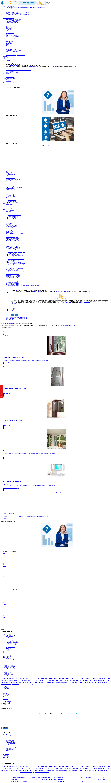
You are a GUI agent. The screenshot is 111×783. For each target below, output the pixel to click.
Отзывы (5, 286)
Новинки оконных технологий (12, 284)
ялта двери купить (45, 684)
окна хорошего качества (19, 781)
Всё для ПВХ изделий (10, 647)
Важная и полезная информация (13, 247)
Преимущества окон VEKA (12, 68)
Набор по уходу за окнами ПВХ (13, 51)
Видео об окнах (27, 777)
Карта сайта (5, 699)
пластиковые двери (38, 781)
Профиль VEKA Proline (8, 674)
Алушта (7, 80)
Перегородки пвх (7, 59)
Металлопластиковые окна (86, 678)
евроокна (23, 682)
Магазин (5, 209)
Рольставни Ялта (32, 680)
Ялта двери (3, 682)
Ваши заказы (8, 75)
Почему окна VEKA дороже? (14, 254)
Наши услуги (6, 688)
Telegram (22, 64)
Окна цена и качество (13, 250)
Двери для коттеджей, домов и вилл (13, 191)
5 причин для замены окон (14, 253)
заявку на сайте (14, 65)
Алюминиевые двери (10, 189)
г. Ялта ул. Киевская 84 (6, 707)
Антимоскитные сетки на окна (32, 678)
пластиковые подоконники (46, 781)
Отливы (7, 44)
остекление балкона (30, 781)
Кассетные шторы (12, 201)
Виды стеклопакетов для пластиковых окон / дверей (17, 12)
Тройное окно (9, 29)
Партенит (6, 680)
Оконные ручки (9, 41)
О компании (5, 695)
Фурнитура (8, 46)
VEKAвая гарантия (15, 304)
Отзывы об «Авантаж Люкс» (9, 82)
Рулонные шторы (12, 200)
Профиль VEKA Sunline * (8, 669)
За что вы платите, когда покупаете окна (14, 233)
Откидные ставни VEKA (11, 38)
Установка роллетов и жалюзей (12, 239)
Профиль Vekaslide (7, 673)
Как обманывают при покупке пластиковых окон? (17, 11)
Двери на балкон (12, 641)
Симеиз (46, 680)
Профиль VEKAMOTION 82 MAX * (11, 667)
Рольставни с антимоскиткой (12, 207)
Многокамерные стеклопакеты (15, 262)
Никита (88, 777)
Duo (33, 289)
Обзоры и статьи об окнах (11, 272)
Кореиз (72, 678)
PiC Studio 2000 (86, 713)
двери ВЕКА (71, 779)
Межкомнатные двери (10, 190)
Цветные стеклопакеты (11, 49)
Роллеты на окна (9, 204)
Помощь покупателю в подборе (13, 281)
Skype (30, 289)
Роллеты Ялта (26, 680)
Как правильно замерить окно (12, 269)
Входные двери (9, 182)
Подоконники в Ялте (20, 680)
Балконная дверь (9, 34)
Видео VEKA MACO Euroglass (12, 72)
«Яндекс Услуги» (54, 66)
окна (99, 779)
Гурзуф (60, 678)
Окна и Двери (6, 26)
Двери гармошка (9, 183)
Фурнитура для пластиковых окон (15, 268)
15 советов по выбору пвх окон (12, 246)
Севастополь (8, 81)
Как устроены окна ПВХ (46, 777)
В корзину (11, 362)
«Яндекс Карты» (68, 291)
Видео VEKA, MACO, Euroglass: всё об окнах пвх (17, 318)
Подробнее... (69, 302)
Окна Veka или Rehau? (13, 249)
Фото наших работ (10, 71)
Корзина (7, 74)
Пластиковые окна (10, 635)
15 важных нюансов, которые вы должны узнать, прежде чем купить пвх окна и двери (25, 9)
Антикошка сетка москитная (14, 215)
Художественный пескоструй (79, 680)
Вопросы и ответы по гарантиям (18, 305)
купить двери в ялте (56, 682)
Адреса (12, 310)
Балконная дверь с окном (11, 35)
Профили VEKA (9, 227)
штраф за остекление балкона (89, 781)
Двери (4, 181)
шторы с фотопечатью (38, 684)
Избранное (13, 308)
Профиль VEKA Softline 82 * (9, 665)
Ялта (7, 79)
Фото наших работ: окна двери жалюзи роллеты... (17, 317)
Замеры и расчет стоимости (12, 235)
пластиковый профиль (7, 684)
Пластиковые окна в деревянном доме (14, 278)
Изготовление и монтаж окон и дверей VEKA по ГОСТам (18, 70)
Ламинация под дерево (11, 228)
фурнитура (75, 781)
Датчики (7, 48)
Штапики (8, 648)
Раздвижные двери (10, 188)
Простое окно (9, 27)
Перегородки (8, 211)
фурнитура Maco (80, 781)
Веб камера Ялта (9, 319)
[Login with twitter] (15, 314)
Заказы (12, 309)
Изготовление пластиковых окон (13, 20)
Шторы (7, 45)
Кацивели (66, 678)
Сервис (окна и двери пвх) (11, 242)
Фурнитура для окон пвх (11, 226)
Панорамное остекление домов (12, 23)
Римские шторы (11, 198)
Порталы (5, 58)
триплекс (16, 684)
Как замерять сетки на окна (12, 270)
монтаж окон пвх (95, 779)
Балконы (5, 52)
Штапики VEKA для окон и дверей (16, 264)
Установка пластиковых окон (12, 21)
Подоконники (9, 43)
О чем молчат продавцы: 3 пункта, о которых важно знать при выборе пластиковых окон (25, 7)
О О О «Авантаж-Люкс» (6, 701)
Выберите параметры (14, 488)
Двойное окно (9, 28)
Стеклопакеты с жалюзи (13, 266)
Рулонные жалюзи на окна (11, 195)
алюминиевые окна (66, 779)
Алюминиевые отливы (13, 222)
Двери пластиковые (10, 33)
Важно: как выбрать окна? (9, 6)
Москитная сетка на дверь (14, 217)
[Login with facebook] (12, 314)
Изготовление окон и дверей (12, 237)
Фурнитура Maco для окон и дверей (13, 50)
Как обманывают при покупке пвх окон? (15, 271)
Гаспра (39, 678)
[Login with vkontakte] (17, 314)
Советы (4, 245)
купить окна (62, 682)
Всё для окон (6, 37)
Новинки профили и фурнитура (13, 279)
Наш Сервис (6, 692)
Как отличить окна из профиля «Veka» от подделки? (17, 14)
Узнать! (4, 549)
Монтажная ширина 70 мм (77, 777)
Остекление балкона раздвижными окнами (15, 55)
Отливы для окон (9, 220)
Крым (55, 777)
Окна (4, 169)
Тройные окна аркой (10, 31)
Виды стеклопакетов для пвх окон (15, 255)
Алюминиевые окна (10, 178)
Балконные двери (9, 185)
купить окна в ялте (67, 682)
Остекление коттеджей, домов (12, 240)
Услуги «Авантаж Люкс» (8, 18)
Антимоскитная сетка (23, 678)
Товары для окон (59, 680)
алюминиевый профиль (13, 682)
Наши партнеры (83, 777)
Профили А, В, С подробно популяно (16, 252)
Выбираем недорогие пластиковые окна (14, 13)
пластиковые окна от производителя (98, 682)
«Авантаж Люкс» (7, 67)
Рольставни (5, 57)
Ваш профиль (6, 73)
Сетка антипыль (11, 219)
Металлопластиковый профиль (67, 777)
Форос (67, 680)
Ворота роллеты (9, 205)
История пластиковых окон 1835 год (16, 259)
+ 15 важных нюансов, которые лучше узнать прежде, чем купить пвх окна (22, 285)
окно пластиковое (84, 682)
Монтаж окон (6, 694)
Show (1, 391)
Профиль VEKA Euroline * (9, 668)
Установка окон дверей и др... (12, 238)
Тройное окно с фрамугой (11, 175)
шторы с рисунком (31, 684)
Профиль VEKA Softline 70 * (9, 666)
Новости (13, 307)
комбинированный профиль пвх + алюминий (39, 682)
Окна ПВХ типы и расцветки (12, 274)
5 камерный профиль (4, 777)
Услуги (4, 234)
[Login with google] (13, 314)
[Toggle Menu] (1, 85)
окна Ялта (9, 781)
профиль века (61, 781)
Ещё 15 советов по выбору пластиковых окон (16, 15)
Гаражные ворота (9, 208)
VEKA (12, 777)
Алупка (10, 678)
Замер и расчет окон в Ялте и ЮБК (13, 19)
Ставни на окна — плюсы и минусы (16, 257)
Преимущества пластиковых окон (13, 275)
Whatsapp (17, 64)
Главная (2, 323)
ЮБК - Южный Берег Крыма (96, 680)
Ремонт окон (6, 697)
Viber (13, 64)
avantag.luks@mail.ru (5, 705)
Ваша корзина (9, 232)
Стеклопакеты (9, 42)
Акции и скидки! (9, 231)
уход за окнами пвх (70, 781)
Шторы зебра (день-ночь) (13, 202)
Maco (8, 777)
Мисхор (93, 678)
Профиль (13, 311)
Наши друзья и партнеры (13, 260)
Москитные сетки (9, 40)
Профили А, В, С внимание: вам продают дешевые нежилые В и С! (20, 8)
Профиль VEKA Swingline (9, 675)
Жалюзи (5, 56)
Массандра (77, 678)
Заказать (5, 696)
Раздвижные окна (9, 176)
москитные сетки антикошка (69, 325)
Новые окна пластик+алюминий (13, 179)
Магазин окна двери (9, 323)
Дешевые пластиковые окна (14, 248)
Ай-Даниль (4, 678)
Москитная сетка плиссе (13, 216)
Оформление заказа (10, 77)
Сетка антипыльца (12, 218)
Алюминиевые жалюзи (11, 196)
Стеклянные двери (10, 645)
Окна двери (5, 687)
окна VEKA (103, 779)
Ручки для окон (9, 224)
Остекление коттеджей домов (12, 22)
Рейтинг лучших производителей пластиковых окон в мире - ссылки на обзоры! (23, 16)
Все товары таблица (10, 210)
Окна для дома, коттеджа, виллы (13, 283)
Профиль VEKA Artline (8, 672)
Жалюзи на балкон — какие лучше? (16, 256)
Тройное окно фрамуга (11, 30)
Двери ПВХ (37, 777)
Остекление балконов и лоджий (13, 25)
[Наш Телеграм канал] (59, 2)
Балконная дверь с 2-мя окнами (12, 36)
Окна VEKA (106, 678)
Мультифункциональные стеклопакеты (16, 267)
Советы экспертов (10, 261)
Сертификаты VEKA (15, 303)
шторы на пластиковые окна (24, 772)
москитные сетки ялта (74, 682)
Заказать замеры (6, 62)
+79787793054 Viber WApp (9, 78)
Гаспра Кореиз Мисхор (49, 678)
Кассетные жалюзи (10, 194)
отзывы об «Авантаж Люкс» (83, 302)
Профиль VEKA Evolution (8, 671)
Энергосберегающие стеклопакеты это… (17, 263)
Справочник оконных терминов (13, 276)
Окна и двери (6, 634)
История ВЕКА (6, 60)
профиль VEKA (54, 781)
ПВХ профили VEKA (10, 180)
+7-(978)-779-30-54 (7, 702)
